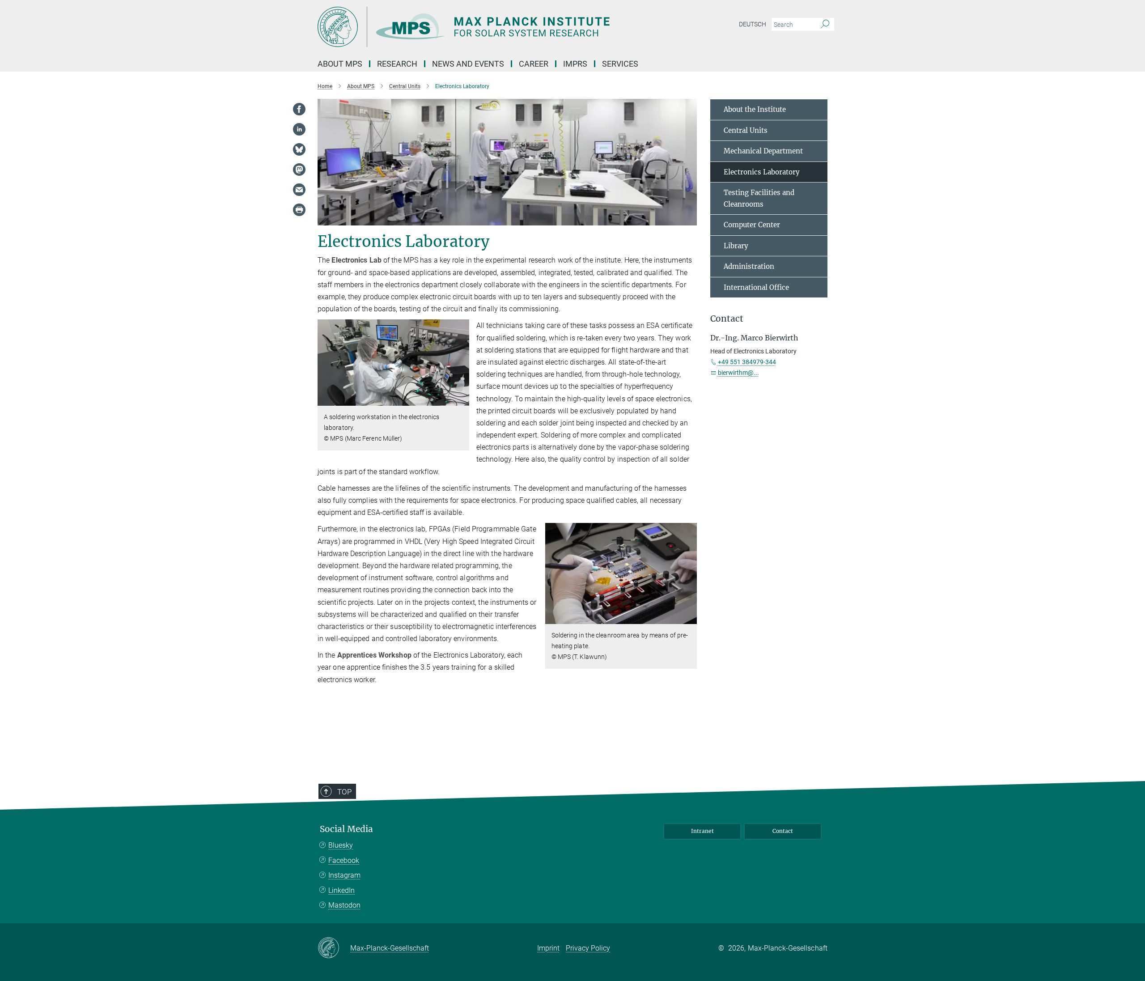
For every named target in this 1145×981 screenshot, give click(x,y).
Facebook (343, 860)
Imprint (548, 948)
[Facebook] (299, 109)
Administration (749, 266)
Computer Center (752, 225)
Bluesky (340, 845)
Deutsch (752, 24)
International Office (756, 287)
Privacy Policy (588, 948)
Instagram (344, 875)
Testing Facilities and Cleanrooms (759, 198)
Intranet (702, 831)
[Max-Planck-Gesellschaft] (334, 948)
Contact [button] (726, 319)
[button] (461, 399)
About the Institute (755, 109)
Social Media (346, 829)
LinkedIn (341, 890)
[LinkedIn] (299, 129)
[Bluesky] (299, 149)
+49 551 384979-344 (747, 361)
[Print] (299, 210)
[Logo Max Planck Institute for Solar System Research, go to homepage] (485, 27)
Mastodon (344, 905)
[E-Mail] (299, 189)
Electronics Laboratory (762, 172)
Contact (782, 831)
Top (344, 791)
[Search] (825, 24)
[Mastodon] (299, 169)
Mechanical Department (763, 151)
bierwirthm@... (738, 372)
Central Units (746, 130)
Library (736, 246)
